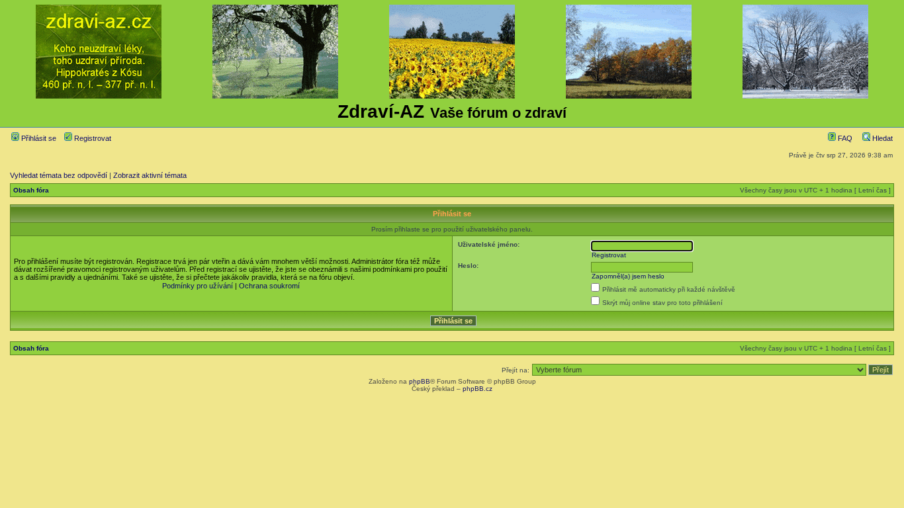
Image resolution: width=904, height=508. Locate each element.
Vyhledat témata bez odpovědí (58, 175)
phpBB (419, 381)
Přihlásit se (37, 138)
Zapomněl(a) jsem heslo (628, 276)
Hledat (881, 138)
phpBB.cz (477, 388)
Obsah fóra (31, 190)
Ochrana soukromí (269, 286)
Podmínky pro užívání (197, 286)
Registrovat (91, 138)
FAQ (844, 138)
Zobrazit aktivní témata (150, 175)
